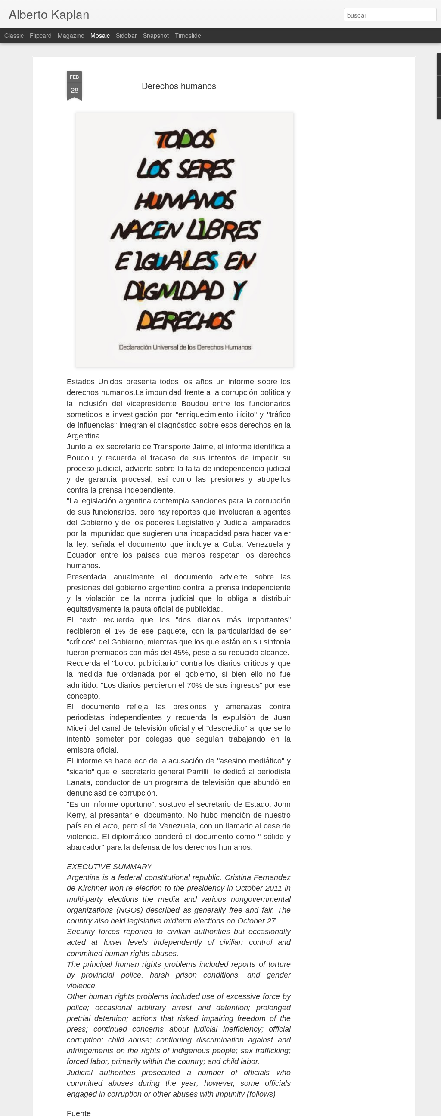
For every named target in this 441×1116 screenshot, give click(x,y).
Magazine (71, 35)
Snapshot (156, 35)
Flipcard (41, 35)
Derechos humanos (179, 85)
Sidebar (126, 35)
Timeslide (188, 35)
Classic (14, 35)
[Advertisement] (338, 202)
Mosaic (100, 35)
